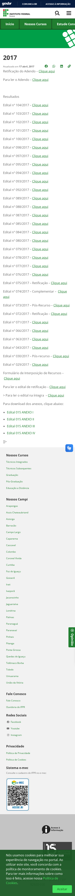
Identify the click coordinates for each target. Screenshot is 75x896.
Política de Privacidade (18, 753)
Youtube (15, 728)
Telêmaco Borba (15, 663)
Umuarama (12, 676)
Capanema (12, 538)
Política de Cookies (16, 759)
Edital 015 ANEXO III (21, 426)
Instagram (16, 735)
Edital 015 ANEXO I (20, 412)
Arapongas (12, 506)
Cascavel (11, 545)
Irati (8, 584)
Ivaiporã (10, 591)
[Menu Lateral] (69, 13)
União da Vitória (14, 682)
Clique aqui (47, 71)
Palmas (10, 617)
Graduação (12, 475)
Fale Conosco (13, 700)
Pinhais (10, 636)
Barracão (11, 525)
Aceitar (62, 889)
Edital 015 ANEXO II (20, 419)
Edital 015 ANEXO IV (21, 433)
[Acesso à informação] (53, 829)
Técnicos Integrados (17, 461)
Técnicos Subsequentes (18, 468)
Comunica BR (29, 4)
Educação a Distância (17, 488)
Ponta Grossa (13, 650)
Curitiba (10, 564)
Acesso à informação (58, 4)
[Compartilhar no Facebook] (46, 66)
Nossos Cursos (35, 24)
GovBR (7, 4)
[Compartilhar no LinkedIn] (62, 66)
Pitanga (10, 643)
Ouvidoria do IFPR (15, 707)
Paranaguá (12, 623)
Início (10, 24)
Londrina (11, 610)
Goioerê (10, 578)
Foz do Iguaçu (13, 571)
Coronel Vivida (14, 558)
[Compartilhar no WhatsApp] (54, 66)
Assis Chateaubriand (17, 512)
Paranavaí (11, 630)
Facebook (16, 722)
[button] (69, 66)
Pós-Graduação (14, 481)
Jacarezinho (12, 597)
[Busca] (57, 13)
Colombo (11, 551)
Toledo (9, 669)
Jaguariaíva (12, 604)
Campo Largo (13, 532)
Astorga (10, 519)
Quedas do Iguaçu (15, 656)
